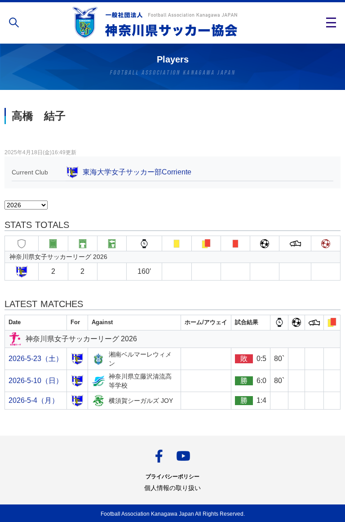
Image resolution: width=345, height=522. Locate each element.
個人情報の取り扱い (172, 487)
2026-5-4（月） (34, 400)
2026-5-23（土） (36, 358)
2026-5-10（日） (36, 380)
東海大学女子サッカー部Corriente (137, 172)
